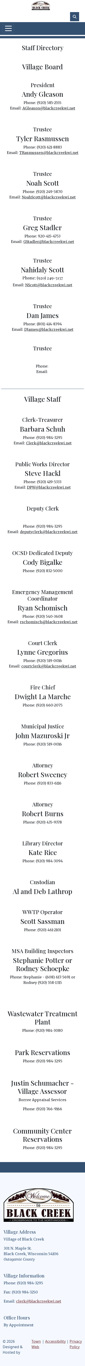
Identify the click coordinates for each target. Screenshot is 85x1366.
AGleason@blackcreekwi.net (48, 108)
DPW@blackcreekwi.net (49, 487)
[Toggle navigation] (8, 28)
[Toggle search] (74, 16)
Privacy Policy (76, 1344)
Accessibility (55, 1341)
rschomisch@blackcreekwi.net (49, 622)
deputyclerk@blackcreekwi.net (49, 531)
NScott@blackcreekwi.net (48, 285)
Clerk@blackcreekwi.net (49, 443)
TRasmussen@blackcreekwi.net (48, 152)
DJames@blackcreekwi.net (48, 329)
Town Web (36, 1344)
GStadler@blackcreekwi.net (48, 241)
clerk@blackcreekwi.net (38, 1301)
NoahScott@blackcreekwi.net (49, 197)
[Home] (41, 5)
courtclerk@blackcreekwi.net (48, 666)
